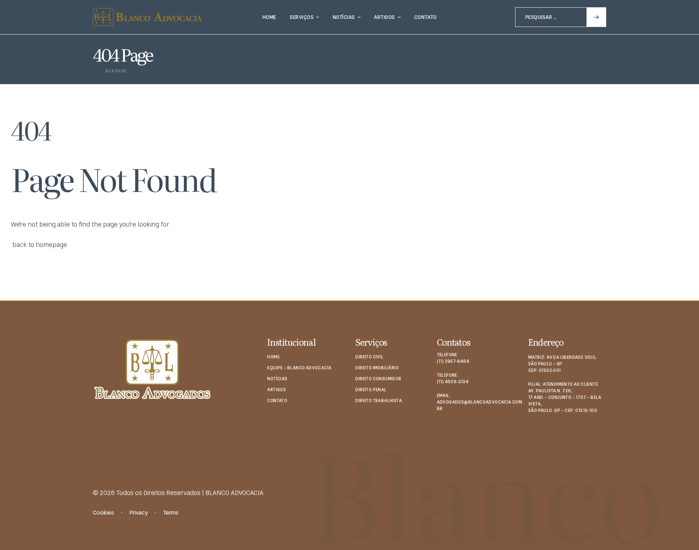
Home (99, 71)
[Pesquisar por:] (560, 16)
